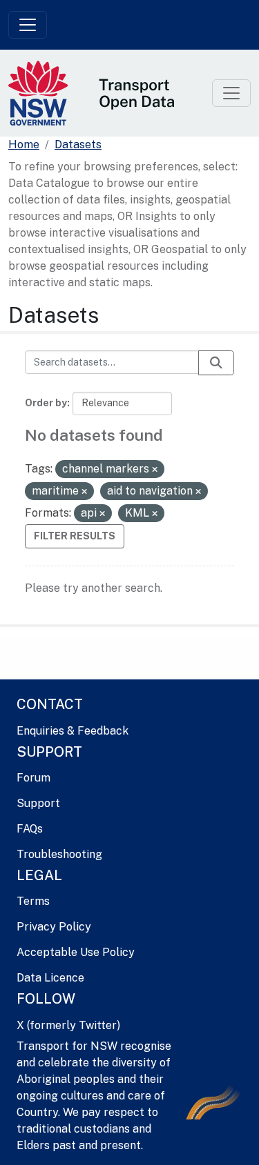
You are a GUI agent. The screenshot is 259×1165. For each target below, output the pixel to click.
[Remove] (154, 470)
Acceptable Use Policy (76, 952)
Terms (33, 901)
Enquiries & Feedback (72, 730)
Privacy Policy (54, 926)
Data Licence (50, 977)
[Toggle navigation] (27, 25)
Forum (33, 777)
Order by (46, 402)
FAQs (30, 828)
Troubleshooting (59, 854)
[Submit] (216, 362)
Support (38, 803)
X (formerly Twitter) (68, 1025)
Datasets (78, 144)
